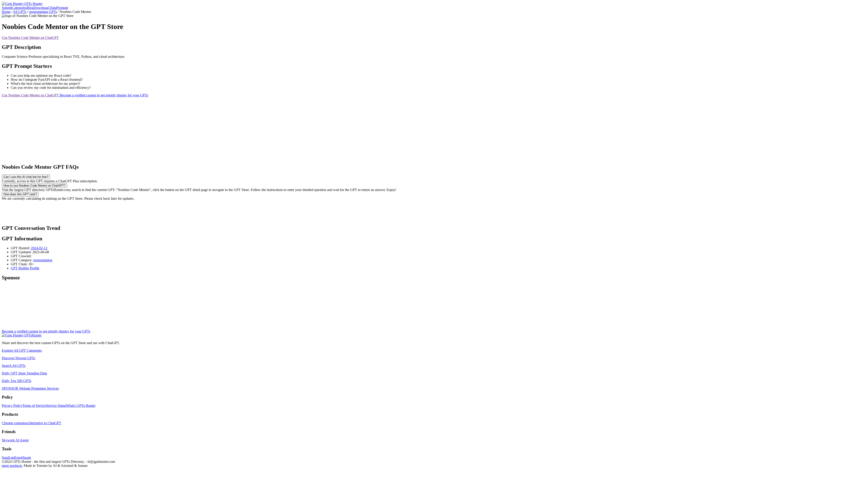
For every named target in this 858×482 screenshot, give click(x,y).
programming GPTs (43, 12)
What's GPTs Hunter (80, 405)
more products (12, 465)
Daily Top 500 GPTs (16, 381)
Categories (19, 8)
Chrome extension (14, 423)
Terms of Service (34, 405)
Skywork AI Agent (15, 440)
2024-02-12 (39, 248)
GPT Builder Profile (25, 268)
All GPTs (19, 12)
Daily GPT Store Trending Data (24, 373)
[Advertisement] (136, 128)
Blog (30, 8)
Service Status (56, 405)
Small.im (8, 457)
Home (6, 12)
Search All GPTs (13, 366)
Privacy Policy (12, 405)
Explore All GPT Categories (22, 350)
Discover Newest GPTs (18, 358)
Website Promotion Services (30, 388)
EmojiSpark (22, 457)
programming (42, 260)
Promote (62, 8)
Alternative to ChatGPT (44, 423)
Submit (7, 8)
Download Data (45, 8)
